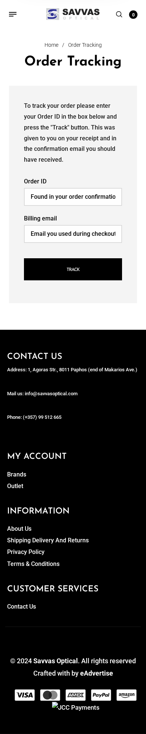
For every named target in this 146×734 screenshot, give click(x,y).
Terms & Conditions (33, 563)
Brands (16, 474)
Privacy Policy (26, 551)
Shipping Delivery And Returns (48, 540)
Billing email (40, 218)
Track (73, 270)
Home (51, 45)
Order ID (35, 181)
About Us (19, 528)
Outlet (15, 486)
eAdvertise (96, 673)
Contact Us (21, 606)
